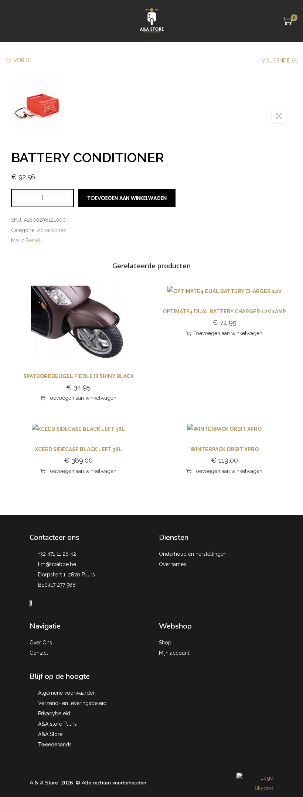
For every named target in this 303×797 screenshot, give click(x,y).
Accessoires (51, 230)
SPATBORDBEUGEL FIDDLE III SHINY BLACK (78, 376)
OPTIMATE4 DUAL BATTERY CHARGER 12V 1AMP (224, 311)
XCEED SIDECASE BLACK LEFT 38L (78, 449)
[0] (287, 21)
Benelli (33, 240)
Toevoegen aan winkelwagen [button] (81, 398)
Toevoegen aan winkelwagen (127, 198)
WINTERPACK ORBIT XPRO (224, 449)
